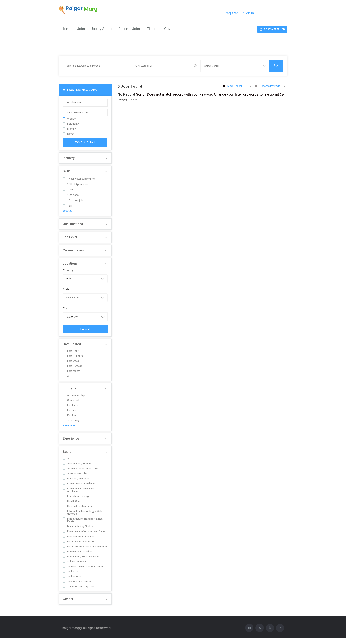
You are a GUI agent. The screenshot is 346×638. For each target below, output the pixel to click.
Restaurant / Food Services (83, 556)
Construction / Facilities (81, 483)
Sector (68, 452)
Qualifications (73, 224)
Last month (73, 371)
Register (231, 13)
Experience (71, 438)
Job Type (69, 388)
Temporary (73, 420)
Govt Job (171, 29)
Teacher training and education (85, 566)
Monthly (71, 128)
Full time (72, 410)
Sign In (248, 13)
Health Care (73, 501)
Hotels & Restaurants (79, 506)
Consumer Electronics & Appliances (81, 489)
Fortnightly (73, 123)
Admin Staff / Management (83, 468)
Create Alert (85, 142)
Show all (67, 210)
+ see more (69, 425)
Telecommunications (79, 581)
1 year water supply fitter (81, 178)
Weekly (71, 118)
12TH (70, 205)
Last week (73, 361)
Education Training (78, 496)
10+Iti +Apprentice (77, 184)
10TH (70, 189)
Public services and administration (87, 546)
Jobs (81, 29)
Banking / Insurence (78, 478)
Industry (69, 158)
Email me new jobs (81, 90)
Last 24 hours (75, 356)
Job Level (70, 237)
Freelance (72, 405)
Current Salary (73, 250)
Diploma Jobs (129, 29)
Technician (73, 571)
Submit (85, 329)
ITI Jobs (152, 29)
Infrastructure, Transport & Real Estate (85, 520)
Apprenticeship (76, 395)
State (66, 289)
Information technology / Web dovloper (84, 512)
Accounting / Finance (79, 463)
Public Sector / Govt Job (81, 541)
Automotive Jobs (77, 473)
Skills (67, 171)
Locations (70, 263)
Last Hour (72, 351)
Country (68, 270)
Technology (74, 576)
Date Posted (72, 344)
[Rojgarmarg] (80, 10)
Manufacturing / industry (81, 526)
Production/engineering (81, 536)
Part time (72, 415)
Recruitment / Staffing (80, 551)
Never (70, 133)
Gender (68, 599)
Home (66, 29)
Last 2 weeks (74, 366)
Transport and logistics (80, 586)
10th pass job (75, 200)
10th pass (73, 194)
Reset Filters (128, 100)
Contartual (73, 400)
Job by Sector (102, 29)
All (68, 376)
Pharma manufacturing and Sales (86, 531)
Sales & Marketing (77, 561)
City (65, 308)
